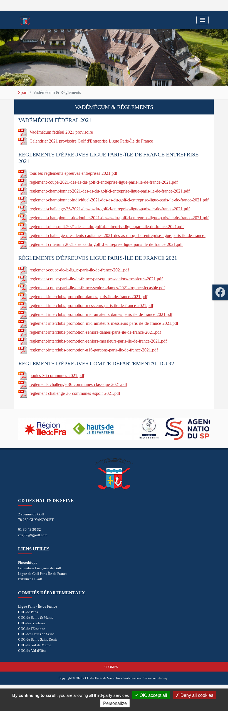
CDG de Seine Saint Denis (37, 639)
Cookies (111, 666)
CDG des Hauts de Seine (36, 634)
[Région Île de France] (42, 429)
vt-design (163, 678)
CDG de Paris (28, 612)
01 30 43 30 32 (29, 529)
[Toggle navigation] (202, 20)
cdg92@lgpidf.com (32, 535)
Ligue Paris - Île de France (37, 606)
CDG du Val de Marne (34, 645)
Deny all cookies (196, 695)
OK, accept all (152, 695)
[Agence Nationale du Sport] (186, 429)
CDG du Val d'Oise (32, 650)
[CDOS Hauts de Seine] (138, 429)
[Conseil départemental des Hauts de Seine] (90, 429)
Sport (23, 92)
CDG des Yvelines (31, 623)
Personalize (115, 703)
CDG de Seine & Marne (35, 617)
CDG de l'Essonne (31, 629)
